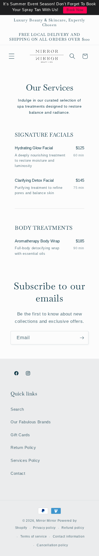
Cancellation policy (52, 545)
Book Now (75, 10)
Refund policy (73, 528)
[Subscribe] (82, 338)
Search (17, 409)
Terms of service (33, 536)
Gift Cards (20, 435)
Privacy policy (44, 528)
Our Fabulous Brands (31, 422)
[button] (11, 56)
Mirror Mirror (46, 521)
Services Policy (25, 460)
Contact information (69, 536)
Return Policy (23, 447)
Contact (18, 473)
